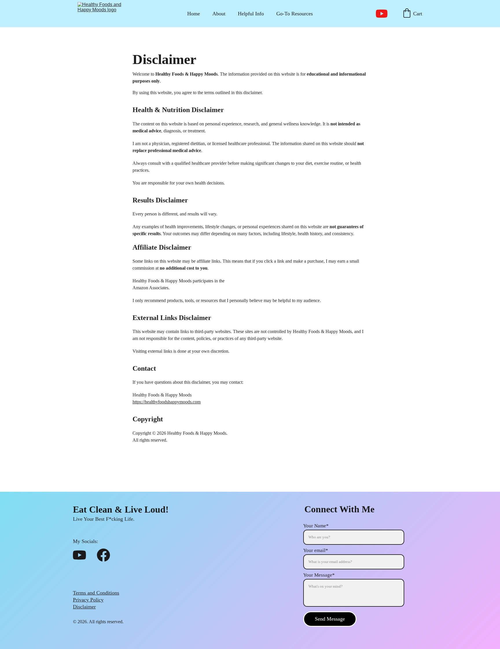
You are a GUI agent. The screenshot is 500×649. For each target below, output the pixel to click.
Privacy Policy (88, 600)
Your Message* (319, 575)
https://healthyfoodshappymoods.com (167, 401)
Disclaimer (84, 607)
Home (193, 14)
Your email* (315, 550)
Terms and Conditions (96, 593)
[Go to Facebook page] (103, 555)
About (218, 14)
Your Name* (316, 526)
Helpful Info (251, 14)
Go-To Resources (294, 14)
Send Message (330, 619)
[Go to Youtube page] (381, 13)
